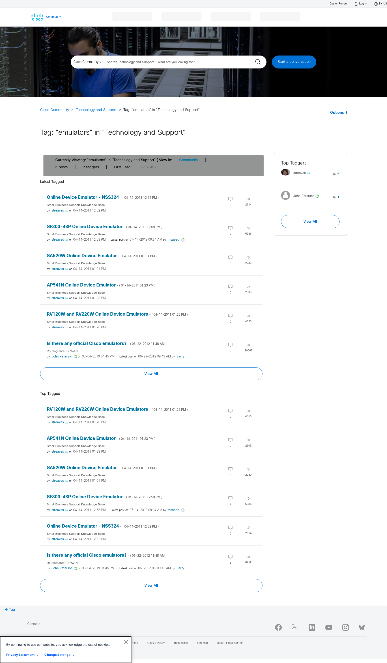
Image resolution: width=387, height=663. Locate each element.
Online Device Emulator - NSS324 (103, 197)
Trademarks (181, 643)
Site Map (202, 643)
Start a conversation (294, 62)
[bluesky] (362, 626)
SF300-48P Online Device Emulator (104, 227)
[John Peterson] (301, 201)
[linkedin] (312, 627)
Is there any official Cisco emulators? (106, 344)
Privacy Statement (20, 655)
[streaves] (297, 176)
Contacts (33, 624)
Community (188, 160)
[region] (66, 649)
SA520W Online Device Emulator (102, 256)
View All (151, 373)
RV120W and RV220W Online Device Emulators (117, 314)
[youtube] (328, 627)
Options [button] (337, 112)
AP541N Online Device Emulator (101, 285)
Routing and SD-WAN (62, 351)
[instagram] (345, 627)
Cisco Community (54, 110)
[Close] (126, 642)
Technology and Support (96, 110)
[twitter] (295, 627)
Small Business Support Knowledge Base (76, 205)
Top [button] (12, 610)
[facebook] (278, 627)
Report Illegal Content (230, 643)
